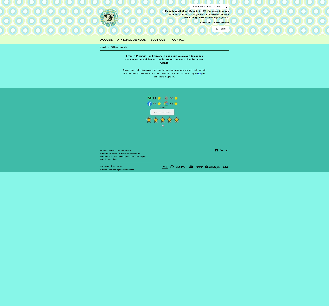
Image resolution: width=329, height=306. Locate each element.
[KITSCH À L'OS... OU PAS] (162, 126)
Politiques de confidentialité (129, 154)
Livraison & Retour (124, 150)
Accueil (103, 47)
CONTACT (179, 39)
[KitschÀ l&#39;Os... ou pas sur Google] (221, 150)
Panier (222, 28)
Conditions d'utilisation (108, 154)
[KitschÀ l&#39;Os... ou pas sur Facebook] (216, 150)
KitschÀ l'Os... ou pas (114, 166)
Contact (112, 150)
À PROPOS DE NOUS (131, 39)
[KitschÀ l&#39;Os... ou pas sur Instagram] (226, 150)
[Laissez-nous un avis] (163, 122)
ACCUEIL (106, 39)
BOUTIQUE (158, 39)
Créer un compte (221, 23)
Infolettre (103, 150)
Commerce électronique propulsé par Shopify (117, 170)
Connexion (205, 23)
